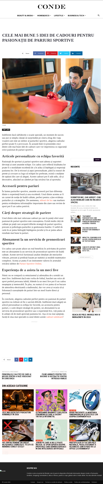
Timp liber (6, 130)
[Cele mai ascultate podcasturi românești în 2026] (76, 230)
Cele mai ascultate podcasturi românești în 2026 (91, 229)
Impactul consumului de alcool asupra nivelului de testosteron (91, 239)
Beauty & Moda (25, 15)
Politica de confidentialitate (82, 482)
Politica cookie (68, 482)
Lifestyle (58, 15)
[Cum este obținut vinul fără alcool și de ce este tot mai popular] (76, 249)
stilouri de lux (46, 200)
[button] (98, 16)
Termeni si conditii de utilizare (53, 482)
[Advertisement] (51, 23)
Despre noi (40, 482)
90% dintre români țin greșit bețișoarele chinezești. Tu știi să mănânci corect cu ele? (17, 444)
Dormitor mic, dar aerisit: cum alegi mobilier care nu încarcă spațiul (86, 200)
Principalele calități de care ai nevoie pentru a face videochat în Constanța (16, 376)
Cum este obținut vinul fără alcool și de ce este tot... (91, 249)
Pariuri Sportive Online (30, 263)
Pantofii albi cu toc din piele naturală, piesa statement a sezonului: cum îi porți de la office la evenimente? (82, 445)
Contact (33, 482)
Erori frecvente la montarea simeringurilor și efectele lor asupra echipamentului (83, 414)
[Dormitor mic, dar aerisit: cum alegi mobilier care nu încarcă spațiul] (86, 184)
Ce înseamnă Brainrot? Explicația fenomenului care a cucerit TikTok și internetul (51, 414)
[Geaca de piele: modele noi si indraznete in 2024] (86, 302)
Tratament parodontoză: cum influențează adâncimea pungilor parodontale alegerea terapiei (91, 219)
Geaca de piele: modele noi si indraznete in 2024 (86, 315)
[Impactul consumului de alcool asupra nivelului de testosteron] (76, 240)
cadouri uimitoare (54, 317)
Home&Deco (43, 15)
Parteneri (94, 482)
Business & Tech (76, 15)
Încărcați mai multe (85, 257)
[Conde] (51, 7)
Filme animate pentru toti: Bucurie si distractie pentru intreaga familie (53, 376)
